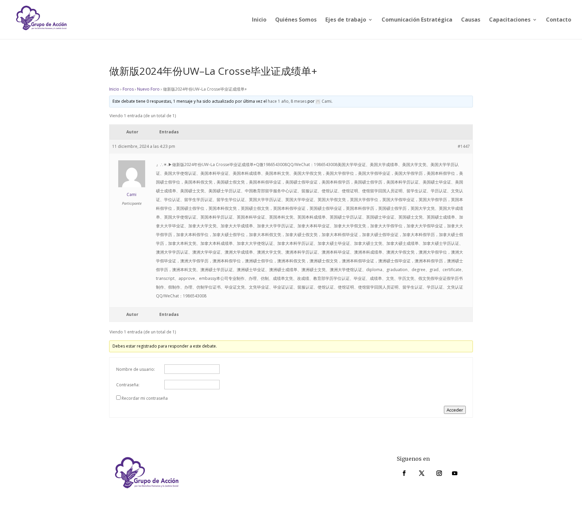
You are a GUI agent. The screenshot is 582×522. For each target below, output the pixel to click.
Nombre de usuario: (135, 369)
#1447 (464, 146)
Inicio (259, 20)
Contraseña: (127, 385)
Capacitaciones (509, 20)
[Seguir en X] (421, 473)
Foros (128, 89)
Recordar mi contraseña (145, 398)
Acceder (455, 410)
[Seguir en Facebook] (404, 473)
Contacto (558, 20)
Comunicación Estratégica (417, 20)
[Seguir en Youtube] (454, 473)
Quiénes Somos (296, 20)
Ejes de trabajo (345, 20)
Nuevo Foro (148, 89)
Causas (470, 20)
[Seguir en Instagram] (439, 473)
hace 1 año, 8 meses (287, 101)
